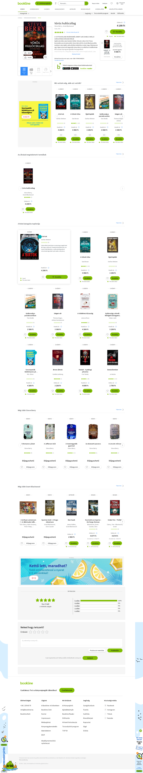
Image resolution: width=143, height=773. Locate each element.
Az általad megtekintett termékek (32, 154)
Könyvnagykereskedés (49, 726)
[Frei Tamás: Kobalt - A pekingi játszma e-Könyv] (85, 357)
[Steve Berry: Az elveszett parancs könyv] (93, 431)
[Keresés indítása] (86, 3)
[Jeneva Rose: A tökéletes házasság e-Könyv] (85, 301)
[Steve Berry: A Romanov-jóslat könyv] (28, 431)
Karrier (43, 714)
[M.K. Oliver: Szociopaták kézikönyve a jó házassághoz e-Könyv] (30, 357)
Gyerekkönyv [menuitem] (34, 9)
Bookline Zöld (46, 710)
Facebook (110, 705)
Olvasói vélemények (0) (72, 32)
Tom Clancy (23, 524)
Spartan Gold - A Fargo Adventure (49, 521)
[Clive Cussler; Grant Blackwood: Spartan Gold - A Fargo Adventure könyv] (49, 507)
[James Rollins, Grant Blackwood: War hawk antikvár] (71, 507)
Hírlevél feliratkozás (69, 722)
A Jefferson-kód (50, 444)
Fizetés (85, 710)
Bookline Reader (68, 714)
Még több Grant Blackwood (29, 486)
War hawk (71, 520)
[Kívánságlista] (111, 3)
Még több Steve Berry (27, 410)
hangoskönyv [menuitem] (59, 9)
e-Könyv (61, 89)
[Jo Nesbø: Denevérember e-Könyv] (112, 357)
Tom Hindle (104, 119)
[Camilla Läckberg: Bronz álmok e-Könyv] (57, 357)
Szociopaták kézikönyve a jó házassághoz (30, 371)
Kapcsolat (87, 722)
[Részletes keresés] (56, 3)
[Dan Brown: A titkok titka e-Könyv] (75, 101)
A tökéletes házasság (85, 313)
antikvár (71, 495)
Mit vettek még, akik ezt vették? (67, 83)
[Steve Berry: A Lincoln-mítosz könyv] (115, 431)
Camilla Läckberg (58, 374)
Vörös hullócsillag (28, 188)
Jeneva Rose (85, 318)
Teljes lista (119, 82)
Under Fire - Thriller (115, 520)
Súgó (85, 726)
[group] (24, 71)
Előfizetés (120, 13)
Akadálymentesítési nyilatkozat (48, 742)
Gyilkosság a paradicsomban (104, 115)
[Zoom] (45, 57)
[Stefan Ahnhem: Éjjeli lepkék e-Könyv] (89, 101)
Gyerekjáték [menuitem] (100, 8)
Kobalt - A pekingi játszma (85, 371)
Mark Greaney (31, 524)
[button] (50, 71)
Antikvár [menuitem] (73, 9)
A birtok (61, 114)
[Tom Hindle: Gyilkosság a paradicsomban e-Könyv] (104, 101)
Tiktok (109, 714)
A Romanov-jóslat (28, 444)
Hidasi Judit (112, 318)
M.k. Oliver (30, 374)
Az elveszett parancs (93, 444)
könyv (28, 419)
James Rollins (71, 524)
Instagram (111, 710)
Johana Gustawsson (58, 320)
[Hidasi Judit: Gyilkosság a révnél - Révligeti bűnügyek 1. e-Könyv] (113, 301)
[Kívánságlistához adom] (106, 31)
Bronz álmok (57, 370)
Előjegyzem (30, 467)
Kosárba (119, 31)
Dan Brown (75, 119)
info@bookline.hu (26, 710)
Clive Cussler (50, 527)
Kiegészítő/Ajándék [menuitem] (116, 9)
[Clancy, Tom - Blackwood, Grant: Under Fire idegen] (115, 507)
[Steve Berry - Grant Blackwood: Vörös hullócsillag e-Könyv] (35, 40)
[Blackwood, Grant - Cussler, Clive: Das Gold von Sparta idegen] (93, 507)
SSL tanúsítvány (23, 760)
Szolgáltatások (88, 705)
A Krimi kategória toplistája (29, 224)
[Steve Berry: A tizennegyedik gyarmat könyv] (71, 431)
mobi (30, 57)
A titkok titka (75, 114)
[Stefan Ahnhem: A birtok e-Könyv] (61, 101)
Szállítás (86, 714)
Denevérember (112, 370)
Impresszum (45, 718)
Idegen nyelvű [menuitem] (85, 9)
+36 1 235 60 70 (25, 705)
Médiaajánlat (46, 722)
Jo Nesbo (113, 374)
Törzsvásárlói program (101, 13)
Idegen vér (118, 114)
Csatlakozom (67, 690)
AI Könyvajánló (44, 3)
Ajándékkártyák (67, 710)
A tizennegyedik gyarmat (71, 445)
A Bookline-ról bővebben (50, 705)
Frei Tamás (85, 374)
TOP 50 (65, 731)
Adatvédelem (46, 731)
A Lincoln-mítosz (115, 444)
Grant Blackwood (28, 195)
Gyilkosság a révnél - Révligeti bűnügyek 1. (112, 314)
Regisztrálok (95, 3)
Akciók (113, 13)
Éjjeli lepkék (90, 114)
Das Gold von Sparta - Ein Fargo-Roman (93, 521)
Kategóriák (23, 13)
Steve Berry (28, 193)
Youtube (110, 718)
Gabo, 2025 (57, 28)
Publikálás (115, 650)
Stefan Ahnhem (61, 119)
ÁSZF (43, 735)
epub (29, 53)
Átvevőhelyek (88, 718)
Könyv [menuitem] (22, 9)
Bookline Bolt (25, 714)
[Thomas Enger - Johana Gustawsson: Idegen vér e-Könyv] (118, 101)
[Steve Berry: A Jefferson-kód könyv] (50, 431)
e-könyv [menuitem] (47, 9)
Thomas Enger (118, 119)
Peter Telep (28, 527)
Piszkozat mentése (97, 650)
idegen (93, 495)
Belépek (105, 3)
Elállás (85, 731)
